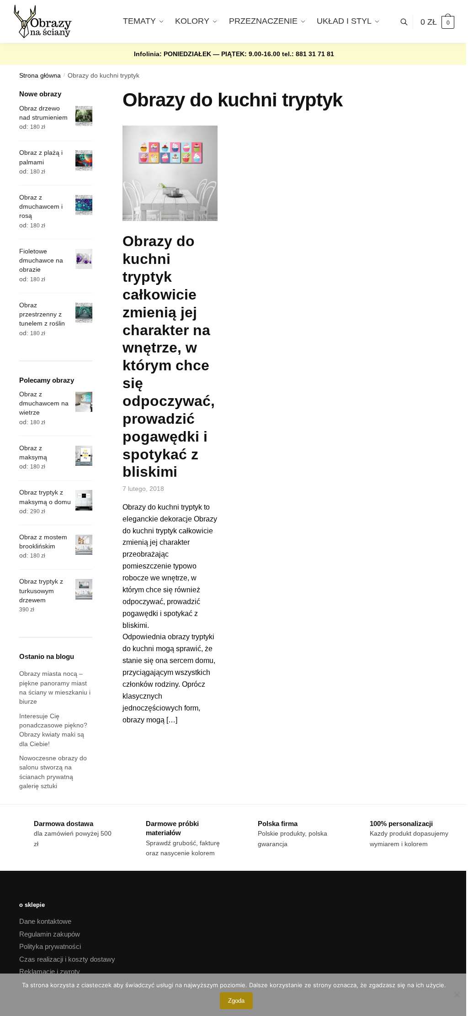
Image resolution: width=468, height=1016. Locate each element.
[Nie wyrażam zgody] (456, 994)
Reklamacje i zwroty (49, 971)
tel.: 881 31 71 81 (308, 54)
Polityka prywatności (50, 946)
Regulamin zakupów (49, 934)
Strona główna (40, 75)
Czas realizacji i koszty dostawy (67, 959)
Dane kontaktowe (45, 921)
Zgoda (236, 1000)
